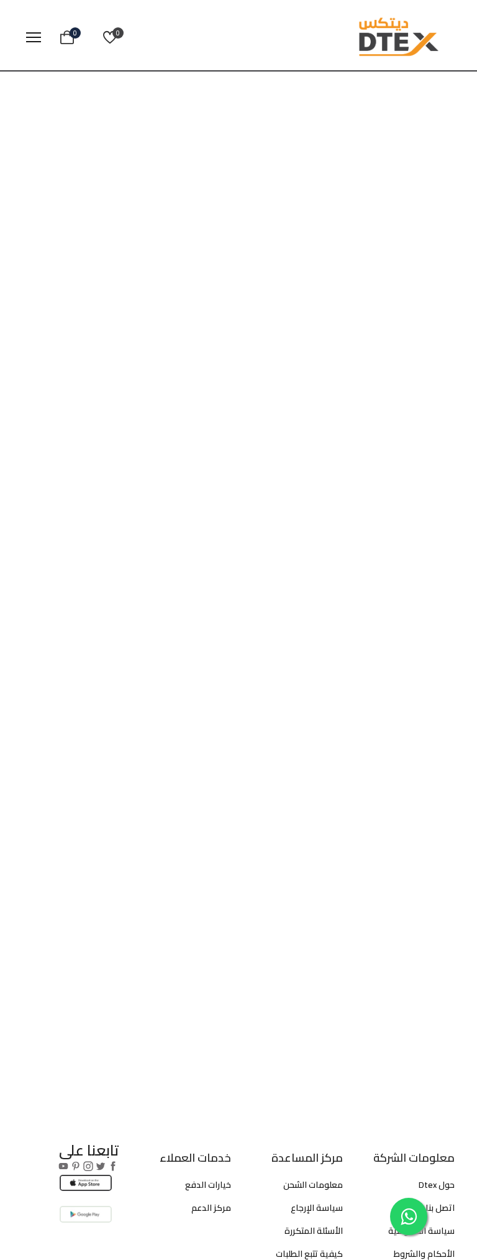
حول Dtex (437, 1184)
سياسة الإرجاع (317, 1207)
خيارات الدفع (208, 1184)
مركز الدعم (211, 1207)
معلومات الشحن (313, 1184)
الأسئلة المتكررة (313, 1230)
